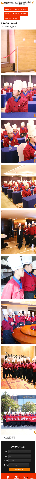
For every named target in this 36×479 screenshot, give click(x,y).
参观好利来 (12, 438)
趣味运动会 (12, 437)
